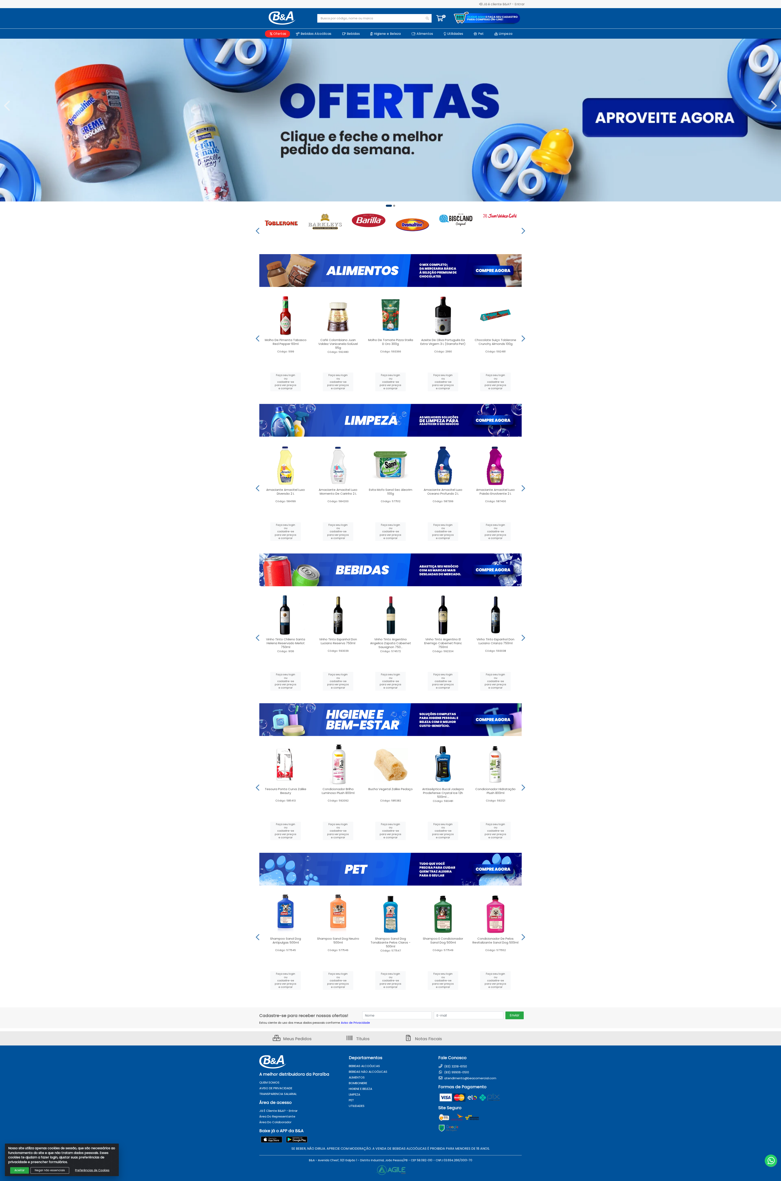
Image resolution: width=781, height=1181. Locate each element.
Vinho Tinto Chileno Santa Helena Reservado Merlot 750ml (285, 643)
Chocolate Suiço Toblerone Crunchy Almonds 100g (495, 342)
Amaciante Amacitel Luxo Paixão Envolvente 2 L (495, 492)
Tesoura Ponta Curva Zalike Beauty (285, 791)
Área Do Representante (277, 1116)
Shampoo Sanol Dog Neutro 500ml (338, 940)
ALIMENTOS (357, 1077)
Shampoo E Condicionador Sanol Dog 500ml (443, 940)
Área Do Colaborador (275, 1122)
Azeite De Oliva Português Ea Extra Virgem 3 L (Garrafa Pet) (443, 342)
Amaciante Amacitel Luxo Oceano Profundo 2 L (443, 492)
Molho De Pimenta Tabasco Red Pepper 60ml (286, 342)
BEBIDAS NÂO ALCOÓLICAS (368, 1071)
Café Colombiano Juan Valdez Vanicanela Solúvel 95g (338, 344)
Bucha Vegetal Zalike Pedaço (390, 789)
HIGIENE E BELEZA (360, 1089)
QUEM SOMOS (269, 1082)
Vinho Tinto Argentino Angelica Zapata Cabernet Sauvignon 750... (390, 643)
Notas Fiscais (428, 1039)
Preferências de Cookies (92, 1170)
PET (351, 1100)
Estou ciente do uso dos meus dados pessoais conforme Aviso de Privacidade (314, 1023)
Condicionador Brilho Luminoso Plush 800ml (338, 791)
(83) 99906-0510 (456, 1072)
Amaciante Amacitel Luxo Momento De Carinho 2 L (338, 492)
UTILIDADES (356, 1106)
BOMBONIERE (358, 1083)
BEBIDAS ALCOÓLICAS (364, 1066)
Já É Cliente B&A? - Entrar (278, 1111)
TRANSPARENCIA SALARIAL (278, 1094)
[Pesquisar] (427, 18)
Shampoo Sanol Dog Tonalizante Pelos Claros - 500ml (390, 942)
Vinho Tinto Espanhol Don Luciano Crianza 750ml (495, 641)
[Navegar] (7, 106)
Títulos (362, 1039)
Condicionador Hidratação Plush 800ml (495, 791)
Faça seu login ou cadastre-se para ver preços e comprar (285, 381)
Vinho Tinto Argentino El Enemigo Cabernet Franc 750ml (443, 643)
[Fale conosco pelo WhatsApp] (771, 1161)
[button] (387, 206)
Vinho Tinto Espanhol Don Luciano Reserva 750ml (338, 641)
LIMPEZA (354, 1094)
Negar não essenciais (50, 1170)
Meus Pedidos (297, 1039)
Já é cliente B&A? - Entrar (504, 4)
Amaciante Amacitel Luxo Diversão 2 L (285, 492)
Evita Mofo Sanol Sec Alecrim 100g (390, 492)
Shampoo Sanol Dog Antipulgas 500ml (285, 940)
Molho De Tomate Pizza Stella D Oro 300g (390, 342)
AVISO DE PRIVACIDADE (275, 1088)
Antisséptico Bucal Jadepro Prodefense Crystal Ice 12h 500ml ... (443, 793)
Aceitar (19, 1170)
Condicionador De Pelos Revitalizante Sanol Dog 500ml (495, 940)
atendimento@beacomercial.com (469, 1078)
